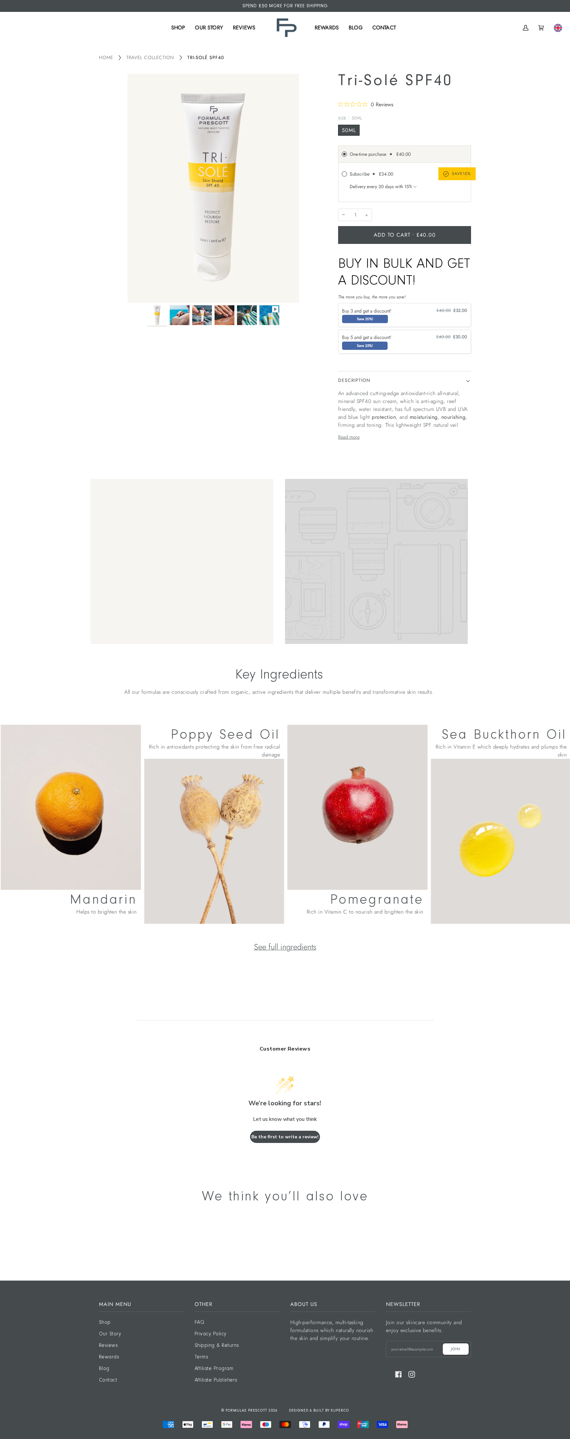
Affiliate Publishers (216, 1380)
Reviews (108, 1345)
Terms (201, 1357)
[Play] (213, 277)
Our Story (110, 1334)
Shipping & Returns (217, 1345)
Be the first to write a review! (285, 1137)
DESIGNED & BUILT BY (310, 1411)
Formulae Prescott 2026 (252, 1411)
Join (455, 1349)
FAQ (199, 1322)
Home (106, 57)
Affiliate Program (214, 1368)
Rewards (109, 1357)
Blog (104, 1368)
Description (354, 380)
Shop (105, 1322)
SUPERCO (340, 1411)
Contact (108, 1380)
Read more (349, 436)
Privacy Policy (211, 1334)
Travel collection (150, 57)
